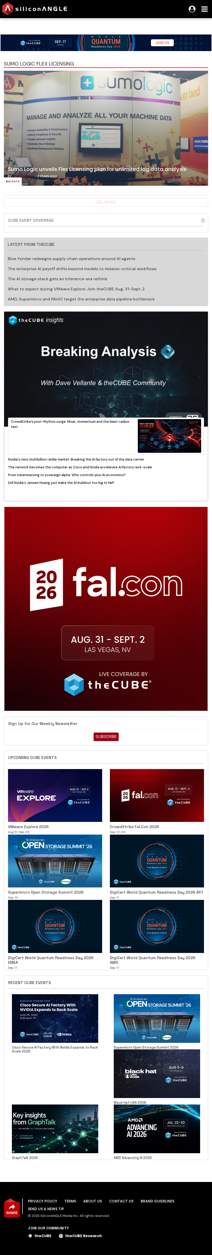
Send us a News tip (46, 1208)
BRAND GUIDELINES (157, 1201)
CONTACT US (121, 1201)
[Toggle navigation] (204, 9)
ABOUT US (92, 1201)
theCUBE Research (83, 1235)
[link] (106, 129)
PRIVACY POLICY (42, 1201)
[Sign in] (192, 9)
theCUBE (42, 1235)
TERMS (70, 1201)
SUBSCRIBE (106, 736)
